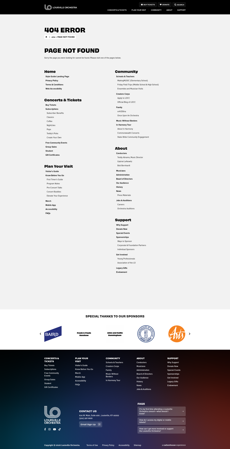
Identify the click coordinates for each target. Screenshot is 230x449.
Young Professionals (126, 258)
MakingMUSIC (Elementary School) (132, 80)
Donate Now (121, 229)
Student (49, 151)
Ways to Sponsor (124, 241)
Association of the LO (126, 262)
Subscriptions (52, 109)
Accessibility (51, 209)
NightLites (51, 125)
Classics (50, 117)
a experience (174, 445)
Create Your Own (54, 137)
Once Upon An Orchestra (128, 115)
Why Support (122, 225)
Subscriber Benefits (55, 113)
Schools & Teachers (125, 76)
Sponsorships (122, 237)
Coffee (49, 121)
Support (181, 10)
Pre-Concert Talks (54, 187)
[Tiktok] (59, 429)
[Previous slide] (40, 333)
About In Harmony (125, 129)
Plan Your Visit (139, 10)
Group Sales (51, 146)
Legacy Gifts (121, 268)
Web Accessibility (54, 88)
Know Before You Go (55, 175)
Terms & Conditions (54, 84)
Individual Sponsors (125, 249)
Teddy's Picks (52, 133)
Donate (166, 4)
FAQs (48, 213)
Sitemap (137, 445)
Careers (120, 204)
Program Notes (53, 183)
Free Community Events (56, 142)
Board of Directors (124, 179)
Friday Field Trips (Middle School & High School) (138, 84)
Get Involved (122, 254)
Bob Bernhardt (123, 165)
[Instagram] (49, 429)
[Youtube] (54, 429)
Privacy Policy (52, 80)
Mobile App (51, 205)
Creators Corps (123, 94)
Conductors (121, 153)
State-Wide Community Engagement (133, 137)
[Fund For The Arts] (177, 333)
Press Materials (124, 195)
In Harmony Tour (123, 124)
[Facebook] (45, 429)
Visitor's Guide (52, 171)
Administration (123, 174)
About (169, 10)
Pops (49, 129)
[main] (115, 154)
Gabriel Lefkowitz (124, 161)
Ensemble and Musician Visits (130, 88)
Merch (48, 201)
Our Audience (122, 183)
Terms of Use (92, 445)
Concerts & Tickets (117, 10)
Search (180, 5)
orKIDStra (121, 111)
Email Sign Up (88, 424)
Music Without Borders (126, 120)
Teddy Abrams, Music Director (130, 157)
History (119, 187)
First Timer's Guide (55, 179)
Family (119, 107)
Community (156, 10)
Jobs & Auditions (124, 200)
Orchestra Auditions (126, 208)
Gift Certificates (53, 155)
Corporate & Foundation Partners (131, 245)
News (118, 191)
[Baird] (53, 334)
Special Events (123, 233)
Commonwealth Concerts (128, 133)
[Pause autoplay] (190, 323)
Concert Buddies (54, 191)
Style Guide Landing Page (57, 76)
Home (46, 37)
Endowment (121, 272)
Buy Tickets (149, 4)
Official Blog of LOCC (126, 102)
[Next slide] (189, 333)
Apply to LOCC (123, 98)
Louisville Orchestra (60, 7)
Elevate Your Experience (57, 195)
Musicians (121, 170)
